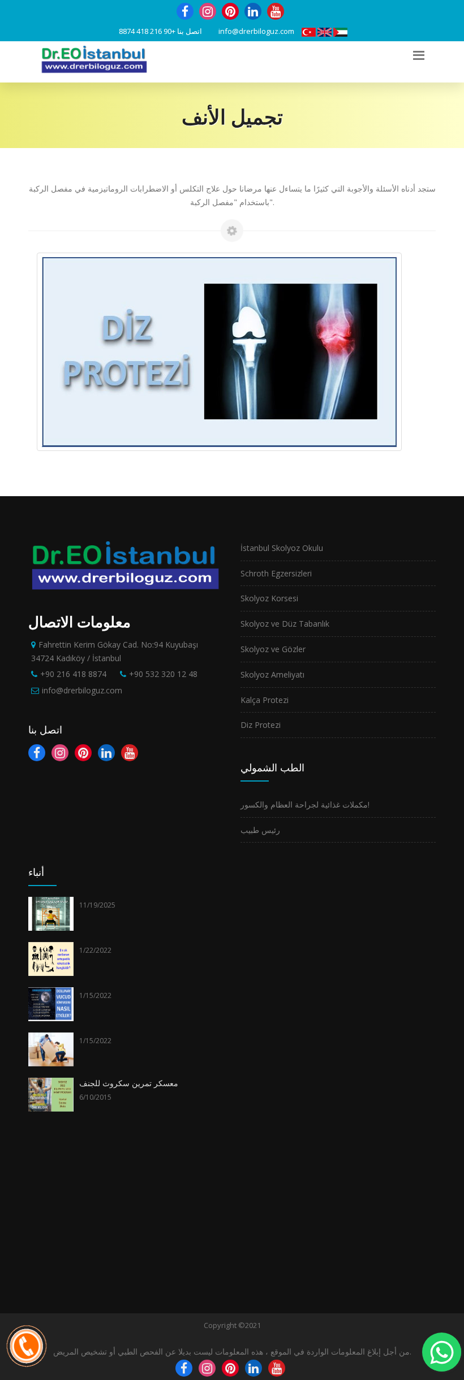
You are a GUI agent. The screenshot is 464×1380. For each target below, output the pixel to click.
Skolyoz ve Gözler (273, 649)
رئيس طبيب (260, 829)
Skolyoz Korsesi (269, 598)
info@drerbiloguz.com (256, 31)
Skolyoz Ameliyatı (272, 674)
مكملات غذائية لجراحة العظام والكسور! (305, 804)
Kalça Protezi (264, 700)
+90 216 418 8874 (147, 31)
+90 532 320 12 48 (163, 674)
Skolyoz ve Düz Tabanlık (284, 623)
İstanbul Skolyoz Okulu (281, 548)
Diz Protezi (260, 724)
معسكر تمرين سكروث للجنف (128, 1083)
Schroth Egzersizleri (276, 573)
